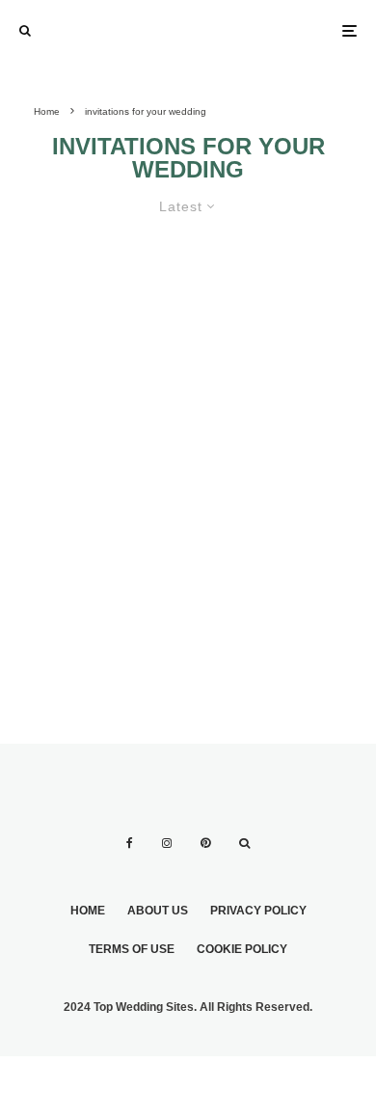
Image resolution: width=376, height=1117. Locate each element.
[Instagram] (167, 843)
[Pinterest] (205, 843)
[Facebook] (130, 843)
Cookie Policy (242, 949)
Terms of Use (132, 949)
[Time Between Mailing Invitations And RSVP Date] (188, 418)
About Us (157, 910)
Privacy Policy (258, 910)
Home (87, 910)
